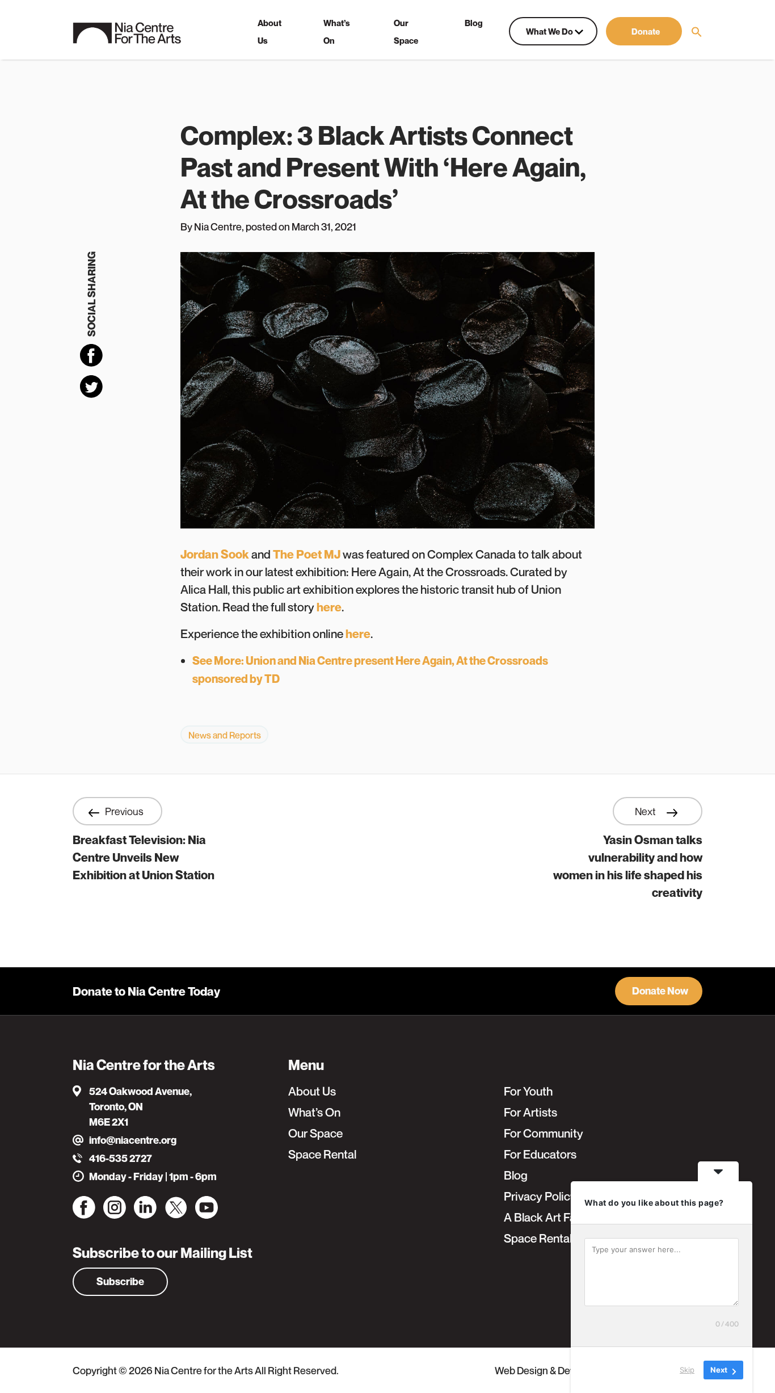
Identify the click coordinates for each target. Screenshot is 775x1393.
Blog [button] (474, 23)
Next (646, 811)
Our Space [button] (406, 31)
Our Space (315, 1133)
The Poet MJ (306, 554)
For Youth (528, 1091)
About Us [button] (269, 31)
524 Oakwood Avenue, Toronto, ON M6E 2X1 (140, 1106)
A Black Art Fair (543, 1217)
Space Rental (322, 1154)
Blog (516, 1175)
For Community (543, 1133)
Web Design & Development (557, 1370)
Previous (124, 811)
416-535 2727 (120, 1158)
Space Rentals (541, 1238)
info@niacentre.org (132, 1140)
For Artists (530, 1112)
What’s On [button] (336, 31)
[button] (644, 31)
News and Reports (224, 735)
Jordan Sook (214, 554)
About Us (312, 1091)
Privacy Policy (540, 1196)
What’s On (314, 1112)
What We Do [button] (550, 31)
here (329, 607)
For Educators (540, 1154)
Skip (687, 1369)
